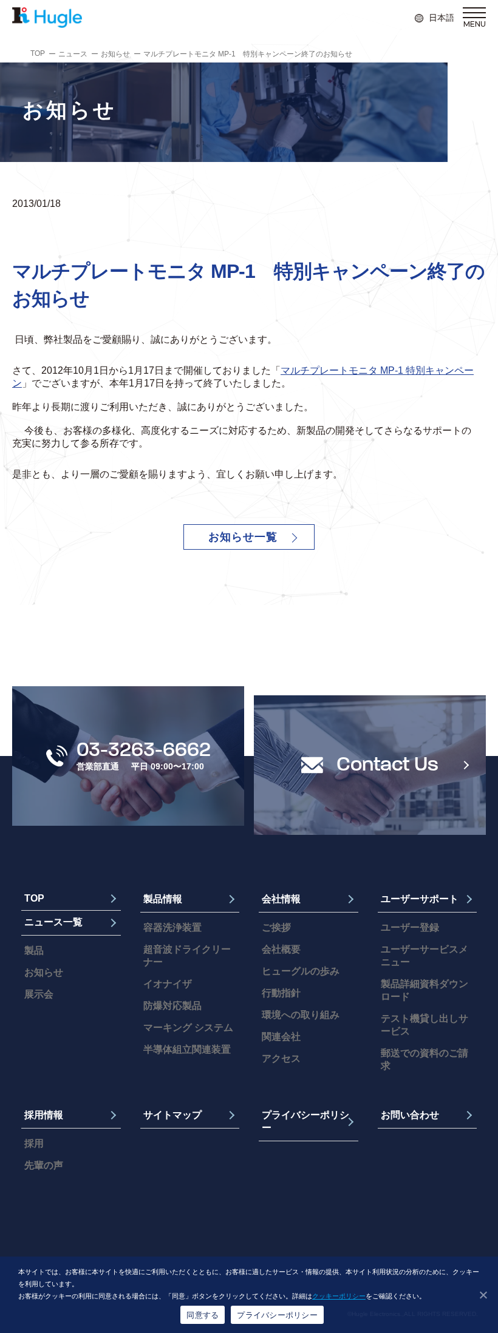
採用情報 (43, 1115)
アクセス (281, 1058)
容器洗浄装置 (172, 927)
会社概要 (281, 949)
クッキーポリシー (339, 1296)
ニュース (72, 54)
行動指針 (281, 993)
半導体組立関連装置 (187, 1049)
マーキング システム (188, 1027)
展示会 (38, 994)
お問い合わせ (410, 1115)
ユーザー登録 (410, 927)
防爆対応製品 (172, 1006)
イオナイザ (167, 984)
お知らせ (115, 54)
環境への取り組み (300, 1015)
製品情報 (162, 899)
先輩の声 (43, 1165)
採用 (34, 1143)
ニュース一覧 (53, 922)
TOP (37, 53)
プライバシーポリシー (305, 1121)
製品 (34, 950)
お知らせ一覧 (243, 537)
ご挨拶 (276, 927)
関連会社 (281, 1036)
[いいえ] (483, 1295)
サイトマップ (172, 1115)
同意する (202, 1315)
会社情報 (281, 899)
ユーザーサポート (420, 899)
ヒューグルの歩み (300, 971)
